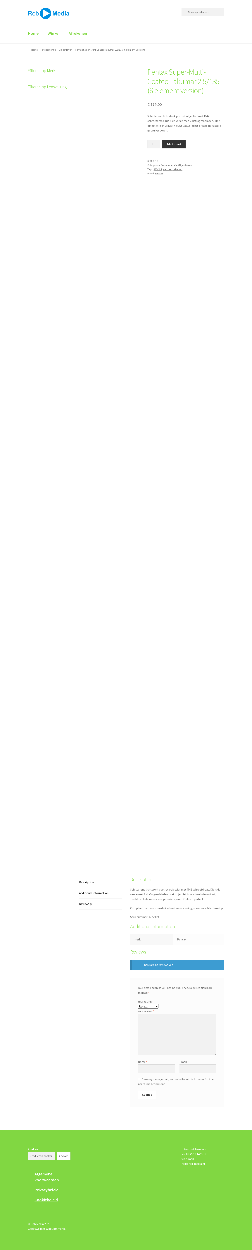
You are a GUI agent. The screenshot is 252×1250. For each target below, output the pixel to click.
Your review (146, 1011)
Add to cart (174, 144)
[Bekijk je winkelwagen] (203, 30)
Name (142, 1062)
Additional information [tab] (93, 893)
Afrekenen (78, 33)
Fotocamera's (48, 49)
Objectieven (65, 49)
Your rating (146, 1001)
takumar (177, 169)
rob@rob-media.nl (193, 1163)
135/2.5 (158, 169)
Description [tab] (86, 882)
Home (33, 33)
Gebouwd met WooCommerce (46, 1228)
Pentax (159, 173)
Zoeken (33, 1149)
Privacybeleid (46, 1189)
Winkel (54, 33)
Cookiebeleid (46, 1199)
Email (184, 1062)
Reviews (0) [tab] (86, 904)
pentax (167, 169)
